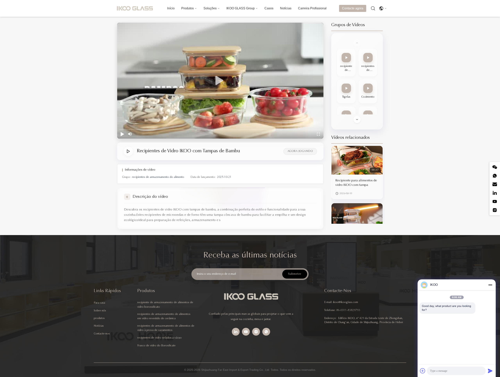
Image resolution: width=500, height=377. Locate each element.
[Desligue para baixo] (357, 119)
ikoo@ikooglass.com (345, 302)
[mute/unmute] (130, 134)
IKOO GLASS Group (240, 8)
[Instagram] (494, 210)
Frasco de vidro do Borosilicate (156, 345)
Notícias (285, 8)
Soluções (210, 8)
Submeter (294, 274)
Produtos (187, 8)
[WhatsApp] (266, 332)
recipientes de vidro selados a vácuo (159, 338)
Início (171, 8)
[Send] (490, 370)
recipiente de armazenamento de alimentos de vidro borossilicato (165, 304)
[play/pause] (122, 134)
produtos (99, 318)
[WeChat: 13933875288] (494, 167)
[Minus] (490, 285)
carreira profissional (312, 8)
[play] (220, 81)
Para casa (99, 303)
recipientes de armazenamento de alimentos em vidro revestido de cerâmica (163, 316)
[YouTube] (246, 332)
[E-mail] (494, 184)
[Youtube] (494, 201)
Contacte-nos (102, 333)
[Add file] (422, 370)
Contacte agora (352, 8)
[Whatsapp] (494, 175)
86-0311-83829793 (348, 310)
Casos (268, 8)
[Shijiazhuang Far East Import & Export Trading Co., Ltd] (134, 8)
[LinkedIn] (494, 193)
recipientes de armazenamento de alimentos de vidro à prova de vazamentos (165, 328)
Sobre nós (100, 310)
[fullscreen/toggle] (318, 134)
